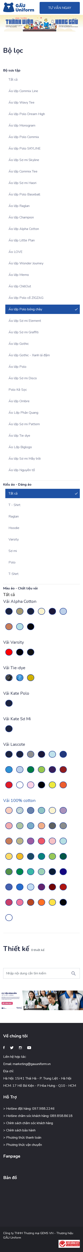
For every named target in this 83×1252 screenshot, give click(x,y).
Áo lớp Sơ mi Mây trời (25, 458)
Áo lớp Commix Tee (23, 171)
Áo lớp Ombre (19, 401)
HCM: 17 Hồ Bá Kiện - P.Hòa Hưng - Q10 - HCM (39, 1085)
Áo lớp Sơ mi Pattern (24, 424)
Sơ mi (13, 551)
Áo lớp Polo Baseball (24, 194)
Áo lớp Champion (21, 217)
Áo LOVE (16, 252)
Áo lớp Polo (17, 366)
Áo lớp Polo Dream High (27, 114)
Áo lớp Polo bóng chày (25, 309)
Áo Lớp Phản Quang (23, 412)
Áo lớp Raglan (19, 206)
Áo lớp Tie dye (19, 435)
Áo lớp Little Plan (22, 240)
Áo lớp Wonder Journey (26, 263)
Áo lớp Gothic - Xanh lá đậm (29, 355)
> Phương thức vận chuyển (22, 1144)
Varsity (14, 539)
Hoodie (14, 528)
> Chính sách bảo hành (19, 1130)
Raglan (14, 516)
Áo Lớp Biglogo (20, 447)
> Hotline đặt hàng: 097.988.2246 (29, 1108)
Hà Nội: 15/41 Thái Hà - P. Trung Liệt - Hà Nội (37, 1078)
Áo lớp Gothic (19, 343)
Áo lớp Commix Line (23, 91)
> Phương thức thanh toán (22, 1137)
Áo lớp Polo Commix (24, 137)
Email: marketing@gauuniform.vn (27, 1064)
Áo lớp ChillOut (20, 286)
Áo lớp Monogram (22, 125)
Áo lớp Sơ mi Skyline (24, 160)
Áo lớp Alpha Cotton (24, 229)
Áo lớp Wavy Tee (21, 102)
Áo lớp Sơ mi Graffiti (24, 332)
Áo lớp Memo (19, 274)
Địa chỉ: (8, 1071)
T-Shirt (14, 574)
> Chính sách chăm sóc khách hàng (28, 1123)
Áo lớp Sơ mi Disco (23, 378)
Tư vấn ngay (59, 8)
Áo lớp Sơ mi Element (25, 320)
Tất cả (13, 79)
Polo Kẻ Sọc (18, 389)
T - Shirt (14, 505)
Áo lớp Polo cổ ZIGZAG (26, 297)
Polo (12, 562)
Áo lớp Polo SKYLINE (25, 148)
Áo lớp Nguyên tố (22, 470)
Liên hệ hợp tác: (14, 1056)
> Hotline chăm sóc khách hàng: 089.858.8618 (38, 1116)
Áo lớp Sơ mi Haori (22, 183)
